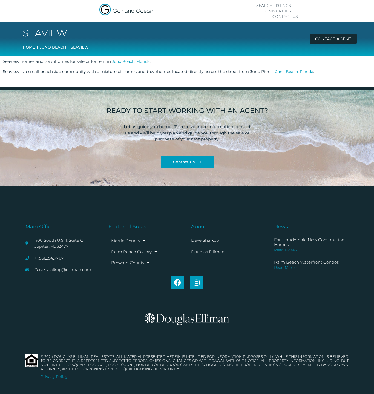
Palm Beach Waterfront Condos (306, 262)
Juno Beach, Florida (131, 61)
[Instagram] (196, 282)
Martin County (125, 240)
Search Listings (273, 5)
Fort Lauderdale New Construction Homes (309, 242)
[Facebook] (177, 282)
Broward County (127, 262)
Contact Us (285, 16)
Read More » (285, 249)
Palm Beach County (131, 251)
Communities (277, 11)
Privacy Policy (54, 376)
